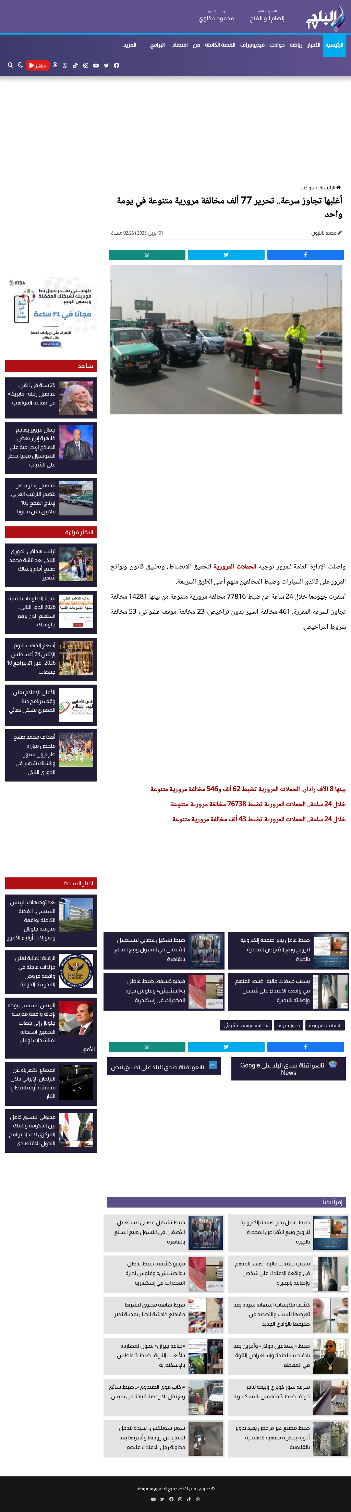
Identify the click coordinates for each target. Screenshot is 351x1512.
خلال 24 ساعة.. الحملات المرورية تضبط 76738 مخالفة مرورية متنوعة (258, 805)
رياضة (296, 45)
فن (196, 45)
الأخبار (313, 45)
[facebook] (305, 255)
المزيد (129, 45)
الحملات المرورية (236, 567)
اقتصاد (180, 45)
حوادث (277, 45)
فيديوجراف (252, 45)
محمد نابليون (324, 233)
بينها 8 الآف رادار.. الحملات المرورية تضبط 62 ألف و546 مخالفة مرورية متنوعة (248, 790)
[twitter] (226, 255)
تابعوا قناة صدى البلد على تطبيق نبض (158, 1067)
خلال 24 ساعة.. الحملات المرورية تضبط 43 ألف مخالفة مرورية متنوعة (259, 820)
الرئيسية (334, 45)
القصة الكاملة (220, 45)
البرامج (157, 45)
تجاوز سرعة (288, 1025)
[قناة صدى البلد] (325, 17)
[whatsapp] (147, 255)
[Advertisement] (175, 131)
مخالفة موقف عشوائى (245, 1025)
